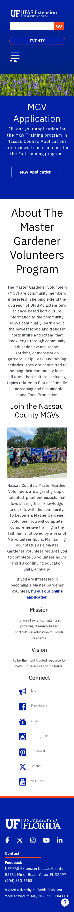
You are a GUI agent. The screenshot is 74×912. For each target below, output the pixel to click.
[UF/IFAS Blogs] (23, 690)
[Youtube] (47, 839)
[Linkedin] (60, 839)
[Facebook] (7, 839)
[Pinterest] (23, 751)
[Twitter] (23, 766)
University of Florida (32, 890)
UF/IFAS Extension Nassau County (34, 868)
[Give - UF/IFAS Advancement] (23, 721)
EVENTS (37, 41)
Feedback (13, 862)
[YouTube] (23, 781)
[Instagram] (33, 839)
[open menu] (15, 53)
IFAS (51, 890)
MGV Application (35, 172)
